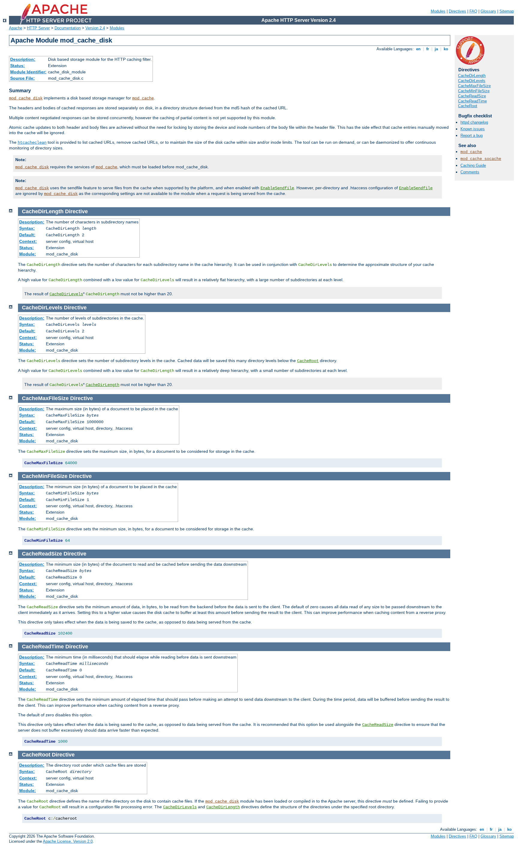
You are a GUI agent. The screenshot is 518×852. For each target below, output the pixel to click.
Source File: (22, 78)
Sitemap (506, 11)
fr (427, 49)
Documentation (68, 28)
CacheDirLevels (471, 80)
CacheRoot (467, 106)
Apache (15, 28)
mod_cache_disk (26, 98)
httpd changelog (474, 122)
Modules (438, 11)
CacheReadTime (472, 101)
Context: (28, 241)
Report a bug (471, 135)
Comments (469, 172)
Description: (22, 59)
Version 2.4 (95, 28)
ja (436, 49)
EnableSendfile (277, 188)
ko (445, 49)
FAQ (473, 11)
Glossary (488, 11)
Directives (457, 11)
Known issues (472, 129)
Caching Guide (473, 165)
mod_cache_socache (480, 159)
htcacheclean (32, 142)
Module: (27, 254)
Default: (27, 234)
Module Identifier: (28, 71)
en (418, 49)
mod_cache (143, 98)
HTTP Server (38, 28)
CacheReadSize (472, 96)
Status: (17, 65)
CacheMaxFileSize (474, 86)
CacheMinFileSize (474, 91)
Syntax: (27, 228)
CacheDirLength (472, 75)
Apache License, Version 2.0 (68, 841)
